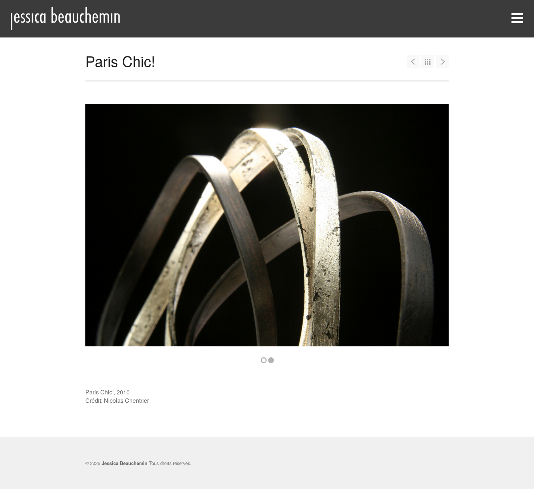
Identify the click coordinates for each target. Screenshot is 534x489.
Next (432, 229)
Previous (102, 229)
